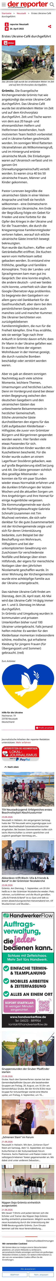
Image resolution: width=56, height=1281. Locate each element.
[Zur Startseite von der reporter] (27, 4)
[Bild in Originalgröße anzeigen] (28, 62)
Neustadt (21, 13)
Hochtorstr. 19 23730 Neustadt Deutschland (10, 718)
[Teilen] (49, 27)
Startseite (6, 13)
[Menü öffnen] (3, 4)
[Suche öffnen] (52, 4)
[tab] (8, 42)
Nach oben (13, 766)
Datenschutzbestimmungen (40, 1240)
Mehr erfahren (23, 742)
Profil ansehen (45, 727)
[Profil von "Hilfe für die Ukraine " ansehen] (28, 697)
